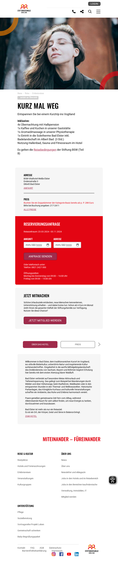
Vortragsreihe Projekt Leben (31, 524)
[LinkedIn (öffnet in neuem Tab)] (77, 554)
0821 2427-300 (38, 267)
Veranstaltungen (25, 478)
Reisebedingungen (45, 149)
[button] (98, 344)
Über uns (65, 466)
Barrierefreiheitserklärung (34, 551)
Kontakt (21, 548)
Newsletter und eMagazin (73, 472)
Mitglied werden (68, 497)
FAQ (32, 548)
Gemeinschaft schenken (29, 530)
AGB (42, 548)
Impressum (57, 551)
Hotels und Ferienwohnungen (31, 466)
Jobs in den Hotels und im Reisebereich (79, 478)
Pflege (21, 512)
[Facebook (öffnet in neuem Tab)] (61, 554)
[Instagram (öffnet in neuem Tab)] (54, 554)
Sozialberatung (25, 518)
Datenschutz (55, 548)
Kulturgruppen (24, 484)
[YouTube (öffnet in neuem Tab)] (69, 554)
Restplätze (23, 460)
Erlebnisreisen (24, 472)
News (64, 460)
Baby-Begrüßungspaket (29, 536)
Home (20, 93)
